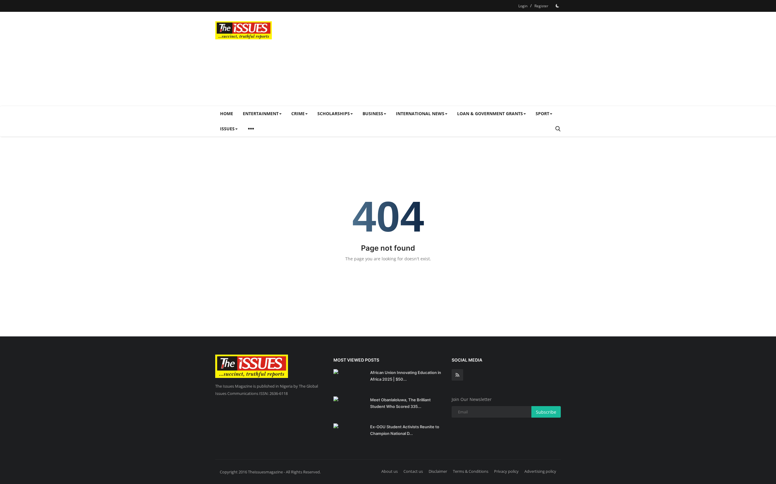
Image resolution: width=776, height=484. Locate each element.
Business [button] (373, 113)
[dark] (557, 5)
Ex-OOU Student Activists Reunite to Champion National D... (404, 430)
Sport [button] (542, 113)
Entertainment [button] (261, 113)
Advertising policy (540, 471)
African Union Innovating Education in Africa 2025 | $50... (405, 376)
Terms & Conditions (470, 471)
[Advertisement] (450, 58)
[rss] (457, 375)
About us (389, 471)
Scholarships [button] (333, 113)
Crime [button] (298, 113)
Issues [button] (227, 129)
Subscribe (546, 412)
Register (541, 5)
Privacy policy (506, 471)
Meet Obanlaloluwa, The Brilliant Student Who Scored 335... (400, 403)
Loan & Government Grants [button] (490, 113)
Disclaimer (438, 471)
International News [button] (420, 113)
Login (522, 5)
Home (226, 113)
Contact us (413, 471)
